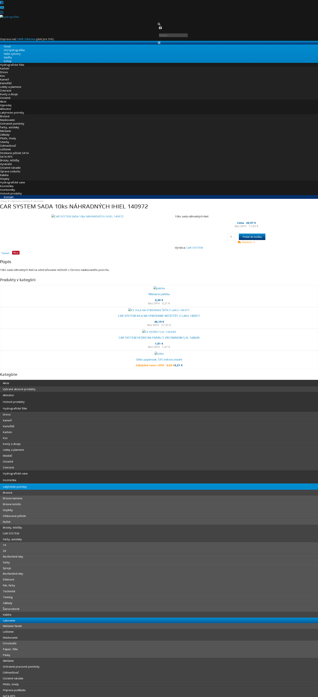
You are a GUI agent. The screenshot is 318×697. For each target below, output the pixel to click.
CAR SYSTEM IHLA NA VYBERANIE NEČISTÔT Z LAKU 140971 (159, 310)
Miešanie (5, 127)
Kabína (4, 171)
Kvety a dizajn (9, 90)
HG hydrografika (10, 46)
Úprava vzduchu (10, 167)
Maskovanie (7, 116)
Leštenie (5, 145)
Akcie (3, 97)
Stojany (4, 175)
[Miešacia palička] (159, 285)
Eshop (4, 57)
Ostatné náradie (10, 164)
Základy (5, 130)
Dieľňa (4, 53)
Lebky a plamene (10, 83)
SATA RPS (6, 153)
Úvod (3, 42)
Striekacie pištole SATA (14, 149)
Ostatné (5, 94)
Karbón (4, 64)
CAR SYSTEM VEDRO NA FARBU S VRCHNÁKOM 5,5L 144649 (159, 330)
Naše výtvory (8, 50)
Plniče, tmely (8, 134)
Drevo (4, 68)
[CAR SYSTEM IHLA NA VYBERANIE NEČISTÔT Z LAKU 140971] (159, 305)
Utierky (4, 138)
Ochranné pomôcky (12, 119)
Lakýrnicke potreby (12, 108)
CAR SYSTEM (194, 245)
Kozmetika (6, 182)
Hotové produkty (11, 189)
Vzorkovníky (7, 186)
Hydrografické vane (12, 178)
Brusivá (4, 112)
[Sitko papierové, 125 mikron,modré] (159, 345)
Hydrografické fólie (12, 61)
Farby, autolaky (9, 123)
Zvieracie (5, 86)
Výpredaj (5, 101)
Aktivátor (5, 105)
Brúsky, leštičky (9, 156)
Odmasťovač (8, 142)
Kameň (4, 75)
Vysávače (6, 160)
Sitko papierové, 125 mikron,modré (159, 350)
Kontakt (5, 193)
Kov (2, 72)
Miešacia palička (159, 291)
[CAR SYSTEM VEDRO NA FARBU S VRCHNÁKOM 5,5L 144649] (159, 325)
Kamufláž (6, 79)
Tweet (5, 250)
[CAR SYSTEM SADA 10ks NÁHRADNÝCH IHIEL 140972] (87, 212)
